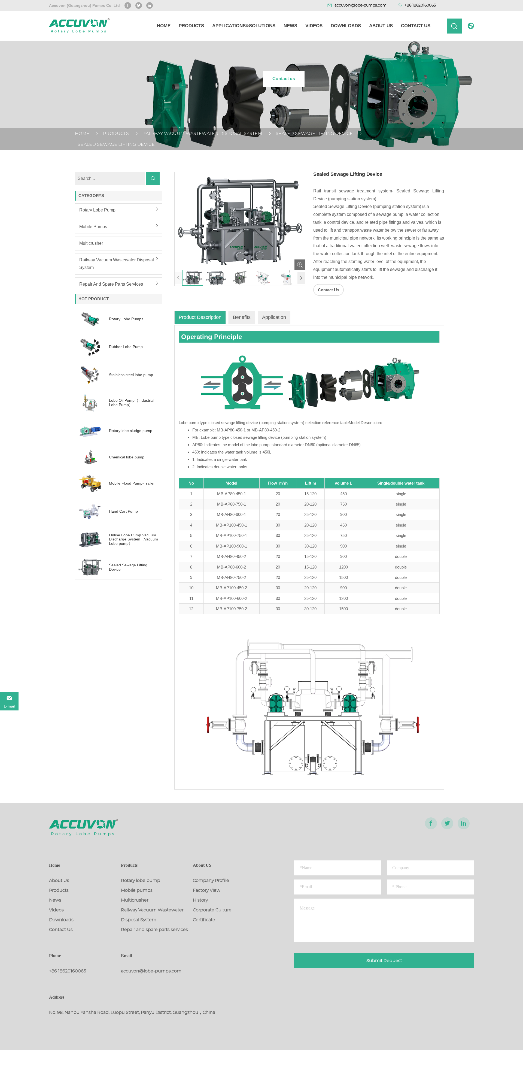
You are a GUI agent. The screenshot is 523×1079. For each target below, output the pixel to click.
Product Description (200, 317)
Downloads (346, 25)
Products (191, 25)
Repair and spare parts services (111, 284)
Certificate (204, 920)
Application (274, 317)
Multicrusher (91, 243)
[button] (301, 278)
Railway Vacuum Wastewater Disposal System (202, 133)
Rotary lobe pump (97, 210)
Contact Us (415, 25)
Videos (314, 25)
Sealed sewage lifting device (314, 133)
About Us (381, 25)
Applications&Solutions (243, 25)
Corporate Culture (212, 910)
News (290, 25)
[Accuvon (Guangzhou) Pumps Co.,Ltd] (79, 26)
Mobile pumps (93, 226)
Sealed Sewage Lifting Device (116, 144)
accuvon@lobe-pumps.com (151, 971)
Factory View (206, 890)
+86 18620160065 (67, 971)
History (200, 900)
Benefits (242, 317)
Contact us (283, 78)
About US (202, 865)
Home (164, 25)
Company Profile (211, 880)
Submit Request (384, 961)
